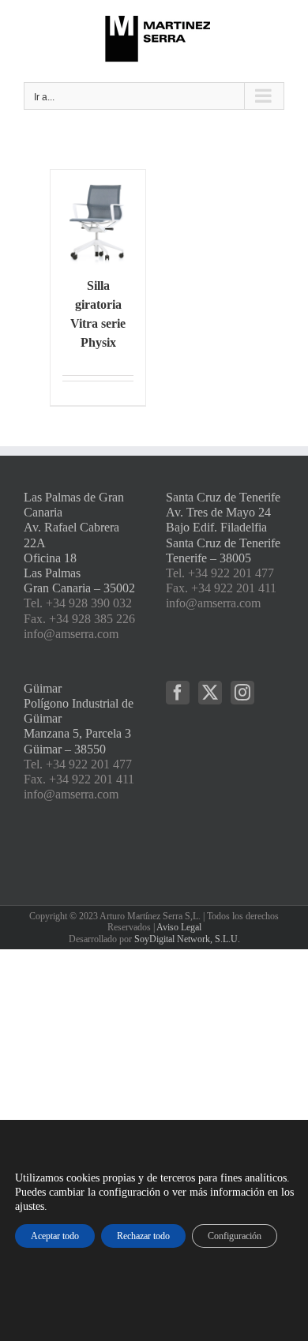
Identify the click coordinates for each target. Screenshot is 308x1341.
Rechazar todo (143, 1235)
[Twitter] (210, 692)
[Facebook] (178, 692)
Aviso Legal (178, 927)
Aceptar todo (55, 1235)
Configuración (234, 1235)
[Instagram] (242, 692)
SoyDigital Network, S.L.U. (187, 939)
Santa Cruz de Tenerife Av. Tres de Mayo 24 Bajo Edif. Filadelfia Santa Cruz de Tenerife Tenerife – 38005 (223, 527)
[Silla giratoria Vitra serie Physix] (98, 217)
